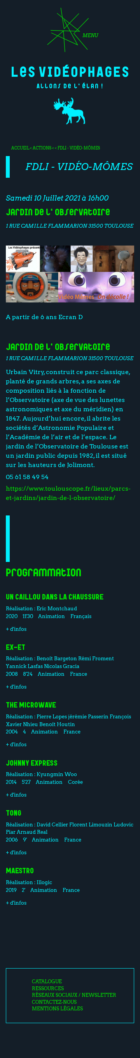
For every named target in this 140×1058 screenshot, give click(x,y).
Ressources (48, 988)
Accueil (20, 148)
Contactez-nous (54, 1002)
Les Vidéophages (70, 71)
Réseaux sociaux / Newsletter (74, 995)
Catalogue (47, 981)
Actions (42, 148)
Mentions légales (57, 1009)
